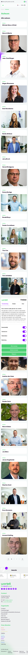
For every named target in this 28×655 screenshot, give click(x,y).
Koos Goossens (7, 510)
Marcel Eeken (6, 426)
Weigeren (14, 354)
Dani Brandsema (7, 108)
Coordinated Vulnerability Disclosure (10, 612)
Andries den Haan (8, 376)
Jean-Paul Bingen (8, 58)
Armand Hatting (7, 535)
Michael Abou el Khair (9, 25)
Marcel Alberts (7, 33)
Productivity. (4, 631)
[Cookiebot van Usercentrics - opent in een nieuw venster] (20, 300)
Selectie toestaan (14, 350)
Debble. (3, 633)
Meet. (2, 638)
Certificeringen (5, 610)
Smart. (3, 640)
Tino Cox (5, 250)
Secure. (3, 637)
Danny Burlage (7, 192)
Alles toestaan (14, 346)
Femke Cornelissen (8, 225)
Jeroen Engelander (8, 460)
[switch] (24, 332)
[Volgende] (22, 559)
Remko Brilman (7, 134)
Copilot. (3, 629)
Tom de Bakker (7, 275)
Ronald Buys (6, 217)
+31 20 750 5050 (7, 601)
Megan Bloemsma (8, 83)
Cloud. (2, 635)
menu (22, 5)
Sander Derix (6, 401)
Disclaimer (15, 651)
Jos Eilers (5, 452)
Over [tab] (23, 303)
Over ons (3, 615)
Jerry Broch (6, 159)
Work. (2, 627)
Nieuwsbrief (4, 614)
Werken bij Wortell (5, 621)
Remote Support (5, 619)
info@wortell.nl (9, 600)
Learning (3, 644)
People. (3, 642)
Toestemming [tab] (5, 303)
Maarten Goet (6, 485)
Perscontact (4, 617)
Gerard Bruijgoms (8, 167)
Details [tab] (14, 303)
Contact (3, 608)
